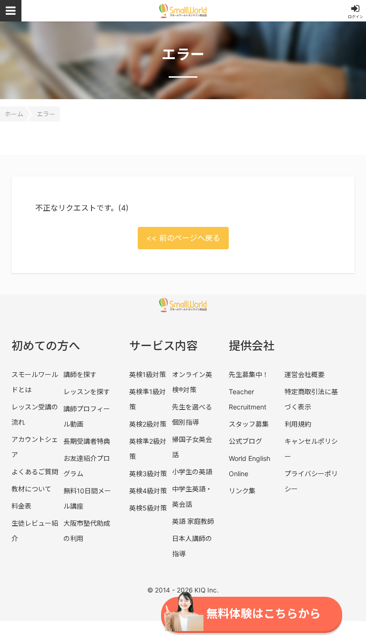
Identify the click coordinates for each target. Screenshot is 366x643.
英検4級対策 (148, 491)
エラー (46, 114)
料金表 (21, 506)
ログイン (355, 16)
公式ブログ (245, 441)
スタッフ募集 (249, 424)
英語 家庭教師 (193, 521)
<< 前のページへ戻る (183, 238)
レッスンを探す (86, 392)
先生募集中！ (249, 374)
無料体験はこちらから (263, 614)
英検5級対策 (148, 508)
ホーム (14, 114)
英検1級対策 (147, 374)
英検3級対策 (148, 473)
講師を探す (80, 374)
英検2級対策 (147, 424)
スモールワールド (183, 10)
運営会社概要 (305, 374)
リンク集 (242, 491)
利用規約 (298, 424)
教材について (31, 489)
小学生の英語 (192, 472)
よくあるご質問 (34, 472)
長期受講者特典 (86, 441)
